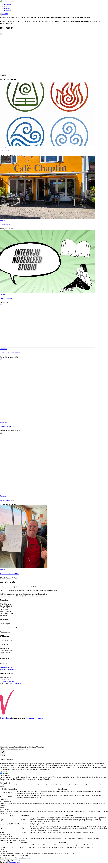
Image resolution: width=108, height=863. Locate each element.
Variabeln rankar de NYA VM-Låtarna (11, 353)
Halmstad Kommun (34, 718)
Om (5, 6)
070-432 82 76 (5, 679)
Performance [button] (4, 799)
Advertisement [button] (5, 834)
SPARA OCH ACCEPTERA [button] (10, 860)
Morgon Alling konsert (7, 500)
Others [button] (2, 849)
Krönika (2, 220)
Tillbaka (3, 75)
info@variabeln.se (6, 667)
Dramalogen (8, 10)
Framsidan (7, 4)
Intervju (2, 294)
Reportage (3, 147)
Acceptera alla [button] (23, 749)
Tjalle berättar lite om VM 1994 (9, 574)
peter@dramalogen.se (7, 681)
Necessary (6, 773)
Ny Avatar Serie (4, 151)
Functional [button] (3, 781)
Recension (3, 349)
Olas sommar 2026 (5, 224)
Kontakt (7, 8)
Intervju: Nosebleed (6, 298)
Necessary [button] (3, 771)
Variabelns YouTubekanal (8, 669)
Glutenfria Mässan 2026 (7, 426)
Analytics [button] (3, 807)
